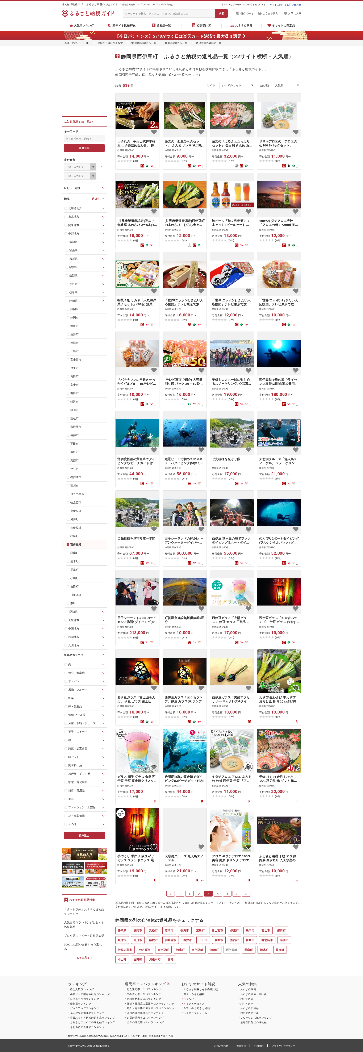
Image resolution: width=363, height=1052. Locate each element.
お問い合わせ (221, 1045)
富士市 (266, 930)
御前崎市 (267, 940)
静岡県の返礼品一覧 (176, 43)
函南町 (249, 950)
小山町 (122, 959)
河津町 (180, 950)
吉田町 (138, 959)
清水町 (264, 950)
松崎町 (214, 950)
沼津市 (169, 930)
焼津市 (122, 940)
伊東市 (234, 930)
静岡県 (122, 930)
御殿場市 (170, 940)
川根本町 (154, 959)
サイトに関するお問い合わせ (285, 4)
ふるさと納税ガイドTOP (75, 43)
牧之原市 (145, 950)
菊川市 (284, 940)
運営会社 (241, 1045)
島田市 (250, 930)
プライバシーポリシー (283, 1045)
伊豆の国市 (125, 950)
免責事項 (153, 1036)
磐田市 (281, 930)
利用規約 (258, 1045)
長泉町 (280, 950)
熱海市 (184, 930)
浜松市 (153, 930)
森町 (170, 959)
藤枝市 (153, 940)
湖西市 (234, 940)
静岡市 (138, 930)
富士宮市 (217, 930)
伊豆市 (250, 940)
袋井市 (187, 940)
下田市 (203, 940)
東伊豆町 (163, 950)
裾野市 (219, 940)
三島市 (200, 930)
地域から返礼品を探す (110, 43)
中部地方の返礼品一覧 (144, 43)
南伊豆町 (197, 950)
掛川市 (138, 940)
